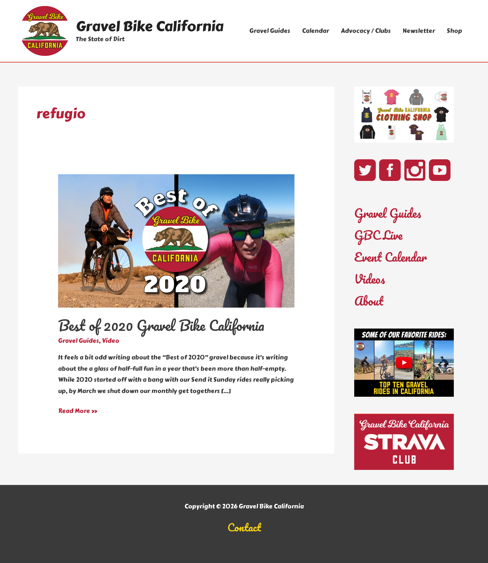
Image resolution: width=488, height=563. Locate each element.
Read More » (77, 411)
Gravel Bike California (149, 26)
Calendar (315, 31)
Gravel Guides (269, 31)
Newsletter (419, 31)
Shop (454, 31)
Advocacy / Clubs (366, 31)
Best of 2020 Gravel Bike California (161, 325)
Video (110, 341)
